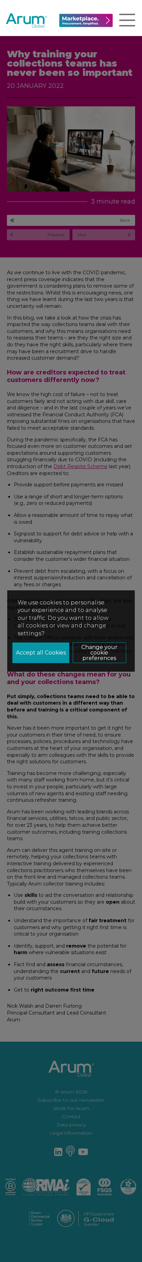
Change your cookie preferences (99, 652)
